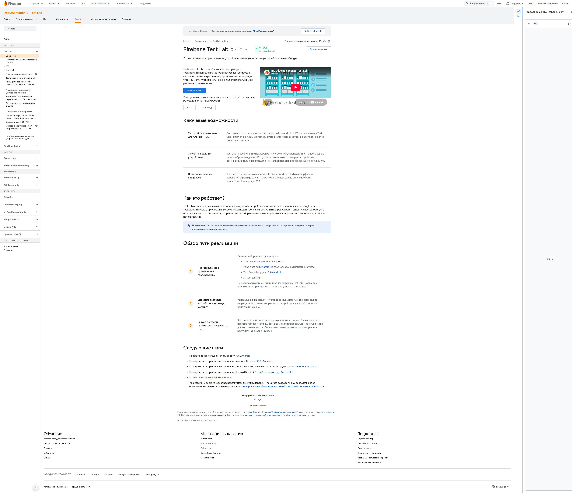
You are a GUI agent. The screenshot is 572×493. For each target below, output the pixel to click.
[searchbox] (20, 28)
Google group (364, 448)
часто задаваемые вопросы (215, 377)
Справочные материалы (103, 19)
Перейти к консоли (548, 3)
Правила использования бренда (373, 457)
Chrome (95, 474)
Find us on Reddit (208, 443)
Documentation (14, 13)
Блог (531, 3)
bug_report (562, 12)
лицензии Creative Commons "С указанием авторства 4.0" (271, 412)
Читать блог (206, 438)
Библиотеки (49, 453)
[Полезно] (324, 41)
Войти (565, 3)
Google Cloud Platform (129, 474)
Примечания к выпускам (369, 453)
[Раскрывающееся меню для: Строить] (42, 3)
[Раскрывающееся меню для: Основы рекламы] (37, 19)
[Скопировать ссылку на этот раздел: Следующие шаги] (226, 348)
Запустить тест (194, 90)
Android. (267, 361)
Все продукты (153, 474)
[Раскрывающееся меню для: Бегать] (59, 3)
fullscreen (567, 12)
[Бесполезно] (329, 41)
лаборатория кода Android (274, 372)
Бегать (52, 3)
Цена (82, 3)
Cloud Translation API (263, 31)
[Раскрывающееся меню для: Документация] (109, 3)
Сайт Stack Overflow (367, 443)
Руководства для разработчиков (59, 438)
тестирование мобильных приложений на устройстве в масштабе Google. (283, 386)
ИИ (44, 19)
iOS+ (189, 107)
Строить (35, 3)
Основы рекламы (25, 19)
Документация (98, 3)
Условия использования (55, 487)
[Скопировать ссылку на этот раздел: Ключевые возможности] (241, 121)
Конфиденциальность (80, 487)
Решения (70, 3)
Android (279, 261)
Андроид (207, 107)
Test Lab (36, 13)
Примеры (126, 19)
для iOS (300, 366)
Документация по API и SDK (57, 443)
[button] (17, 51)
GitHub (47, 457)
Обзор (7, 19)
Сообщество (122, 3)
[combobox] (479, 3)
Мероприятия (207, 457)
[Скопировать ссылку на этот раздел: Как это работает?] (228, 198)
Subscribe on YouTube (210, 453)
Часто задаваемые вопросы (371, 462)
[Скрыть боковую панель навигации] (36, 488)
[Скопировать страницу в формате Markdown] (241, 49)
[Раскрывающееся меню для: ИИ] (49, 19)
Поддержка (145, 3)
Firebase (187, 41)
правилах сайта (218, 415)
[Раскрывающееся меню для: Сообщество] (132, 3)
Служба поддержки (367, 438)
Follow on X (205, 448)
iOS (269, 272)
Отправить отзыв (318, 49)
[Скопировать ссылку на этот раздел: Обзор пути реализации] (241, 243)
